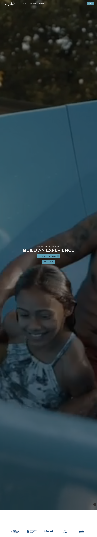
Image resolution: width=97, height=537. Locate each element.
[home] (9, 3)
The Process (33, 3)
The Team (24, 3)
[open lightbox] (58, 256)
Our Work (41, 3)
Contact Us (90, 3)
